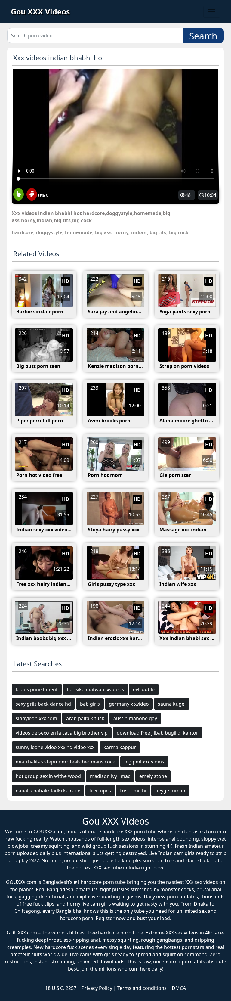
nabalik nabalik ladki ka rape (48, 790)
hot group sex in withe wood (48, 776)
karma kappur (119, 747)
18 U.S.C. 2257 (60, 988)
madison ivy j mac (110, 776)
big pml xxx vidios (144, 761)
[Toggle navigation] (211, 12)
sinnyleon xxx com (36, 718)
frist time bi (133, 790)
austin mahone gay (135, 718)
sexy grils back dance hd (43, 704)
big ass (103, 232)
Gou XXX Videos (40, 11)
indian (139, 232)
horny (121, 232)
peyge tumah (170, 790)
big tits (157, 232)
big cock (179, 232)
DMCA (179, 988)
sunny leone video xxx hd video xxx (55, 747)
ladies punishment (37, 689)
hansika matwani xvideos (95, 689)
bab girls (90, 704)
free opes (100, 790)
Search (203, 36)
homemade (78, 232)
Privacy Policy (97, 988)
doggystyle (49, 232)
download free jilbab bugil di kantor (157, 732)
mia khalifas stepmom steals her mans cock (65, 761)
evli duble (144, 689)
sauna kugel (172, 704)
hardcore (22, 232)
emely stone (153, 776)
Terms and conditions (142, 988)
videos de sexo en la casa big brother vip (62, 732)
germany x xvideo (129, 704)
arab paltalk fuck (85, 718)
